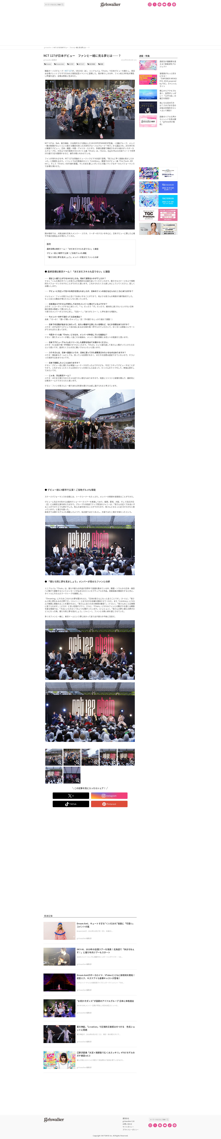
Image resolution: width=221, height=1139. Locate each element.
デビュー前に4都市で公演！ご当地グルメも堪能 (67, 253)
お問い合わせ (127, 1124)
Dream (48, 64)
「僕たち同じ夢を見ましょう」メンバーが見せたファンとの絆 (72, 257)
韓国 (101, 64)
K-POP (71, 64)
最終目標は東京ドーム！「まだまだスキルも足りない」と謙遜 (72, 249)
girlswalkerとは (128, 1121)
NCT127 (81, 64)
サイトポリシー (128, 1127)
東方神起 (92, 64)
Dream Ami (60, 64)
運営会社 (126, 1118)
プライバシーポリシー (131, 1129)
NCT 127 (68, 71)
